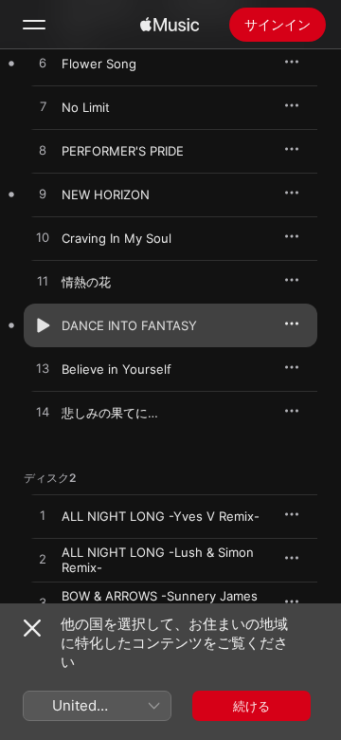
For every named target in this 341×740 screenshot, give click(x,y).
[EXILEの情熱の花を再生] (43, 281)
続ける (251, 705)
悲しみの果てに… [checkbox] (110, 412)
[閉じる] (32, 628)
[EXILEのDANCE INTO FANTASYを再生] (43, 325)
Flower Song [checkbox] (99, 63)
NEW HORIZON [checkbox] (106, 194)
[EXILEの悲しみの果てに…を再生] (43, 412)
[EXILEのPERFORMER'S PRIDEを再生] (43, 150)
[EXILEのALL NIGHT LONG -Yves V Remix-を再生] (43, 516)
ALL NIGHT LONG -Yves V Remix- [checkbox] (161, 516)
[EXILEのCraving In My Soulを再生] (43, 238)
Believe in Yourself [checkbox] (116, 369)
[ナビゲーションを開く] (34, 25)
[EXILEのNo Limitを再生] (43, 107)
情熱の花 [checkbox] (86, 281)
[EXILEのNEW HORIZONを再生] (43, 194)
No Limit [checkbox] (86, 107)
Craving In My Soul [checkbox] (116, 238)
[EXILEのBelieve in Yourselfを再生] (43, 369)
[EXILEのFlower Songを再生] (43, 63)
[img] (169, 24)
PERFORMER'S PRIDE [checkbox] (123, 150)
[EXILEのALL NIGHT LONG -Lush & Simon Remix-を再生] (43, 559)
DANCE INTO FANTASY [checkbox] (129, 325)
